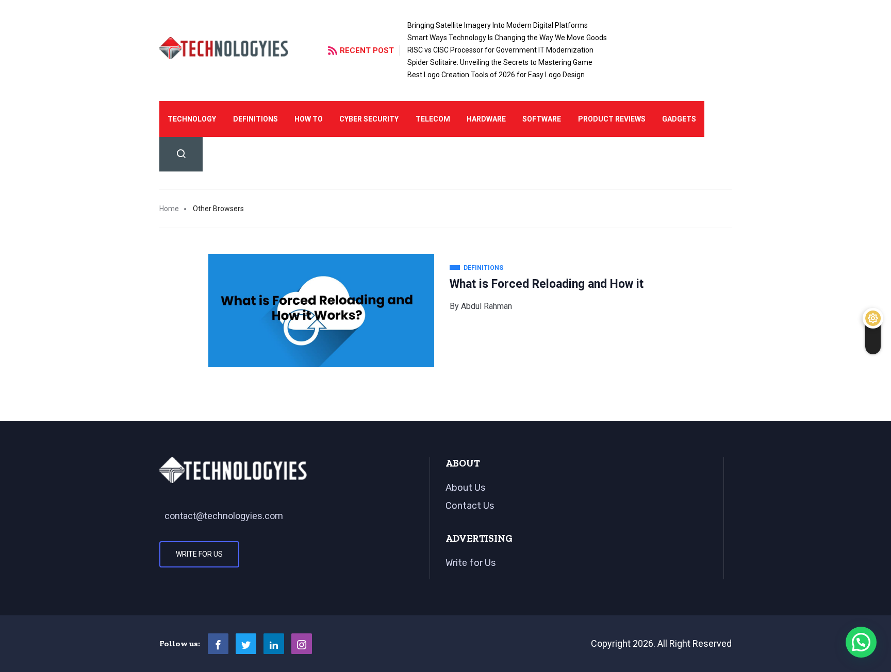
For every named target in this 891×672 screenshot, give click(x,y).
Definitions (255, 119)
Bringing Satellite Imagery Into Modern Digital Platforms (497, 25)
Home (169, 208)
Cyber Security (369, 119)
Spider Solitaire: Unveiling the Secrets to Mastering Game (499, 62)
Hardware (486, 119)
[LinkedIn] (273, 643)
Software (541, 119)
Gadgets (679, 119)
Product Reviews (612, 119)
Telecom (433, 119)
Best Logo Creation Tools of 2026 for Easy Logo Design (496, 75)
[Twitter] (246, 643)
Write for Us (199, 554)
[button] (861, 642)
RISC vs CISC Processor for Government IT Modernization (500, 50)
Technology (192, 119)
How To (308, 119)
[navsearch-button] (181, 154)
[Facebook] (218, 643)
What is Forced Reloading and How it (547, 284)
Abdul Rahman (486, 306)
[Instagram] (301, 643)
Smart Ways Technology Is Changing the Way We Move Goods (507, 37)
